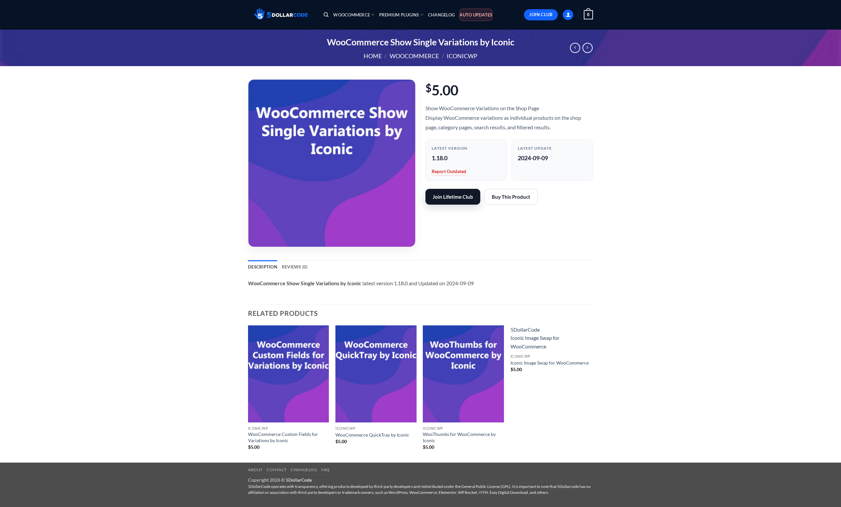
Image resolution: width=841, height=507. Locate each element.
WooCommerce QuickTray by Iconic (372, 435)
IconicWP (462, 56)
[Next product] (575, 48)
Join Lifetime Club (453, 197)
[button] (568, 15)
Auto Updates (476, 14)
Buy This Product (511, 197)
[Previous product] (587, 48)
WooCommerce (351, 14)
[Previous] (248, 393)
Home (373, 56)
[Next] (591, 393)
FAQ (325, 469)
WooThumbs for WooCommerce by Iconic (459, 437)
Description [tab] (262, 266)
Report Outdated (449, 171)
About (255, 469)
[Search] (326, 15)
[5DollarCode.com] (281, 15)
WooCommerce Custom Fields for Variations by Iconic (283, 437)
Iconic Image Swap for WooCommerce (550, 363)
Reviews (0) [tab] (295, 266)
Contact (276, 469)
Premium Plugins (399, 14)
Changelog (441, 14)
